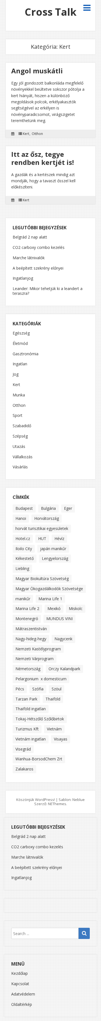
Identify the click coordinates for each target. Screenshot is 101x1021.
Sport (17, 415)
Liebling (22, 568)
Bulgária (48, 508)
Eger (68, 508)
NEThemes (57, 803)
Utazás (19, 446)
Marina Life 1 (50, 598)
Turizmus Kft (27, 729)
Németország (27, 668)
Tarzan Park (26, 699)
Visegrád (23, 749)
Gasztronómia (25, 354)
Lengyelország (55, 558)
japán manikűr (53, 548)
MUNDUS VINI (59, 618)
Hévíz (59, 538)
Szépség (20, 436)
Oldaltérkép (21, 1004)
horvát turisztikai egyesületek (41, 528)
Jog (16, 374)
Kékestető (24, 558)
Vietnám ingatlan (30, 739)
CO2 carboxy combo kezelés (39, 247)
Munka (19, 395)
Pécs (19, 688)
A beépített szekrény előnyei (38, 268)
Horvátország (46, 518)
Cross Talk (51, 12)
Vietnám (54, 729)
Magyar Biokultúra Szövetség (42, 578)
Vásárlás (20, 467)
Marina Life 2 (27, 608)
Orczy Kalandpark (64, 668)
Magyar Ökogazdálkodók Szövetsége (49, 588)
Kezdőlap (19, 973)
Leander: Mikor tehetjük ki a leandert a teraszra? (47, 291)
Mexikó (54, 608)
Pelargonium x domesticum (40, 678)
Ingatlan (20, 364)
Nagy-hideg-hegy (30, 638)
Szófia (37, 688)
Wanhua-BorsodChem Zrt (38, 758)
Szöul (56, 688)
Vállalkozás (23, 457)
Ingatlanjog (23, 278)
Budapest (24, 508)
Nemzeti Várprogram (34, 658)
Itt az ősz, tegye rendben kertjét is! (42, 158)
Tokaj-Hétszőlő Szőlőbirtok (39, 718)
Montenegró (26, 618)
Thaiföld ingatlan (30, 708)
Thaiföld (52, 699)
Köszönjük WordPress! (35, 799)
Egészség (21, 333)
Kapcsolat (20, 983)
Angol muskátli (37, 70)
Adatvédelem (23, 994)
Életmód (20, 343)
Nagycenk (63, 638)
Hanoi (20, 518)
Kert (26, 134)
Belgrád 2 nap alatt (30, 237)
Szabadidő (22, 426)
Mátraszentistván (31, 628)
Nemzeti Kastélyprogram (38, 648)
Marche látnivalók (29, 257)
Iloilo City (23, 548)
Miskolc (75, 608)
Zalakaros (24, 769)
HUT (42, 538)
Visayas (60, 739)
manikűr (22, 598)
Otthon (37, 134)
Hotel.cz (22, 538)
